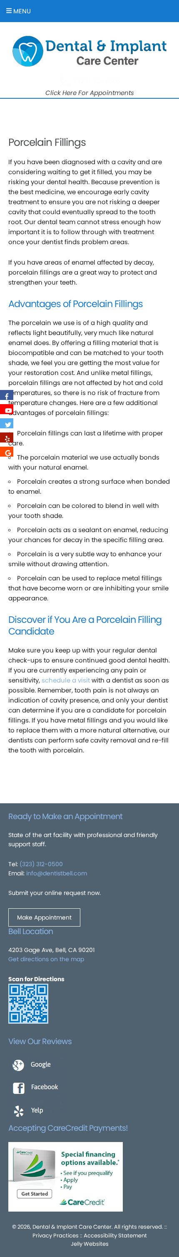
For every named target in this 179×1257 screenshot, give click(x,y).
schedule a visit (66, 680)
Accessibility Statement (115, 1236)
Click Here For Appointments (89, 92)
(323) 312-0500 (97, 81)
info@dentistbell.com (56, 873)
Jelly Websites (90, 1244)
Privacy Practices (55, 1236)
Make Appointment (44, 917)
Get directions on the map (46, 959)
